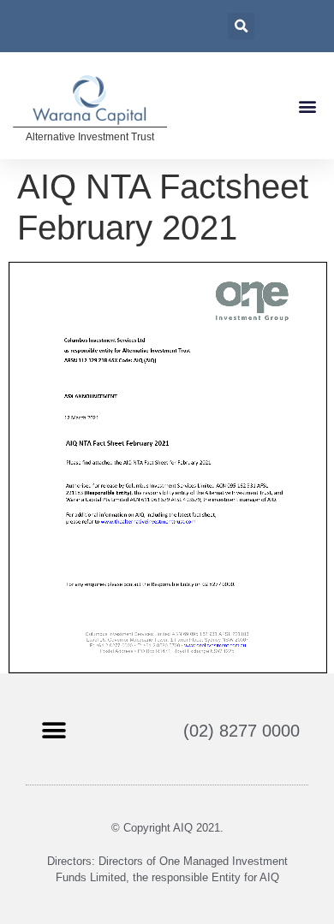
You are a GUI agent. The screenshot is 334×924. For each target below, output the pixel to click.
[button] (307, 106)
